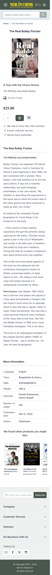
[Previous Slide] (5, 461)
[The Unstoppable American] (12, 454)
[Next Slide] (44, 461)
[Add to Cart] (20, 118)
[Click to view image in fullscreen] (25, 58)
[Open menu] (5, 5)
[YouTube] (6, 552)
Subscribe (40, 495)
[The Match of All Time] (31, 454)
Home (6, 23)
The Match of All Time (30, 470)
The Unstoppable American (11, 470)
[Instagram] (26, 552)
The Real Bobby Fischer (22, 23)
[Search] (43, 15)
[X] (19, 552)
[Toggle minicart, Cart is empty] (44, 5)
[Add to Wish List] (29, 117)
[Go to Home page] (21, 5)
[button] (25, 507)
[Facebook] (13, 552)
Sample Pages (15, 97)
